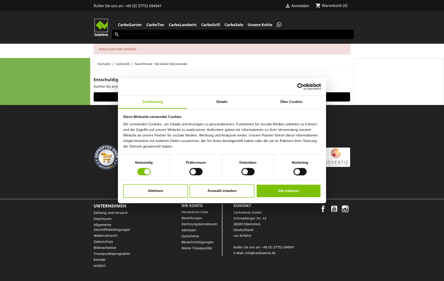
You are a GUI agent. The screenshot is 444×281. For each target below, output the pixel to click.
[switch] (196, 171)
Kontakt (99, 259)
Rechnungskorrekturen (199, 224)
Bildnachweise (105, 247)
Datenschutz (103, 241)
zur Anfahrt (242, 235)
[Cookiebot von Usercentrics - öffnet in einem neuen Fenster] (301, 86)
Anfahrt (99, 265)
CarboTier (155, 24)
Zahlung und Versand (110, 212)
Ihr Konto (192, 205)
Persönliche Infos (195, 212)
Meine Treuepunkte (197, 248)
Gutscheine (190, 236)
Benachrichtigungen (197, 242)
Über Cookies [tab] (291, 102)
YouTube (334, 208)
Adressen (189, 230)
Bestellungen (192, 218)
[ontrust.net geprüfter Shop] (106, 157)
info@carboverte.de (260, 253)
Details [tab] (222, 102)
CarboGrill (210, 24)
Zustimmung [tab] (152, 102)
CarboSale (234, 24)
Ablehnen (155, 191)
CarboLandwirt (183, 24)
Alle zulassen (288, 191)
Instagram (345, 208)
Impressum (102, 218)
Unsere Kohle (260, 24)
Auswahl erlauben (222, 191)
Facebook (323, 208)
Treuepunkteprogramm (112, 253)
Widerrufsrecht (105, 235)
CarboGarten (130, 24)
